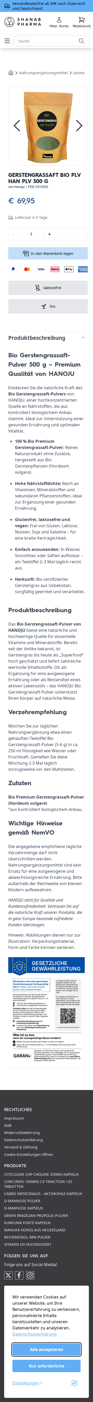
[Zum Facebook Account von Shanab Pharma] (19, 1275)
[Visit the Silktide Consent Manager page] (74, 1383)
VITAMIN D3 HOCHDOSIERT (27, 1244)
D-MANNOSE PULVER (22, 1200)
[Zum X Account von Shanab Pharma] (8, 1275)
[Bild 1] (48, 126)
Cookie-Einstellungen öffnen (28, 1154)
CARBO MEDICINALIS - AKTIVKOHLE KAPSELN (43, 1193)
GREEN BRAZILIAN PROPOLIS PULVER (36, 1215)
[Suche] (81, 41)
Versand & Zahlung (20, 1147)
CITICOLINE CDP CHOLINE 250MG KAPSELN (41, 1174)
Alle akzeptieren (46, 1349)
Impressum (14, 1118)
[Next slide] (79, 126)
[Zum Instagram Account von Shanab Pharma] (30, 1275)
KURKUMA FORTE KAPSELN (27, 1222)
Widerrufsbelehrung (22, 1132)
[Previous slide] (17, 126)
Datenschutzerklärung (34, 1334)
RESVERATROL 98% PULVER (27, 1237)
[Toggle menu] (8, 41)
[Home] (10, 72)
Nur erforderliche (46, 1366)
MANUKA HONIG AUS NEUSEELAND (34, 1229)
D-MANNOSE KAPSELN (23, 1208)
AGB (7, 1125)
